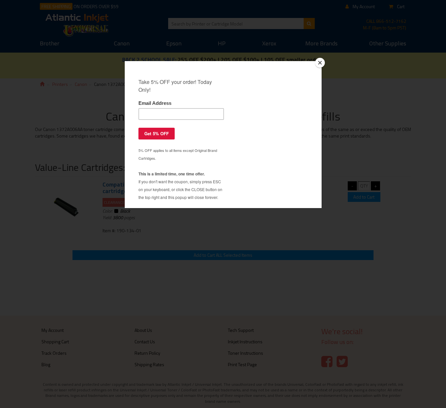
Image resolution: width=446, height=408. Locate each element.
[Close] (320, 63)
